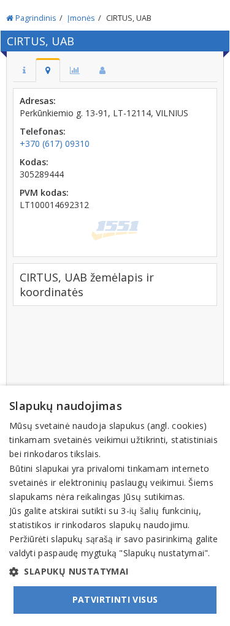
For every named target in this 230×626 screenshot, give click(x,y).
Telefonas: (43, 131)
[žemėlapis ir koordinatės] (48, 70)
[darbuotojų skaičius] (102, 70)
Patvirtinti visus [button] (115, 599)
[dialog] (115, 506)
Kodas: (34, 162)
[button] (115, 571)
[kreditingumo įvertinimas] (75, 70)
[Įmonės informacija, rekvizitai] (24, 70)
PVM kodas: (44, 192)
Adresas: (38, 100)
